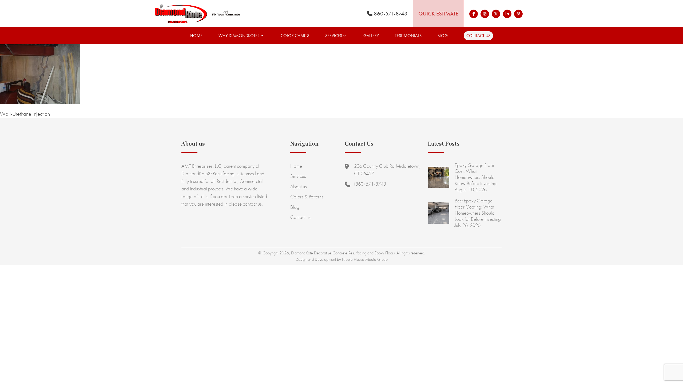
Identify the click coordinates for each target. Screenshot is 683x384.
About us (298, 186)
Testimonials (408, 35)
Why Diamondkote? (239, 35)
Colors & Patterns (306, 196)
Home (196, 35)
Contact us (478, 35)
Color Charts (295, 35)
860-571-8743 (389, 13)
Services (333, 35)
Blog (443, 35)
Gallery (371, 35)
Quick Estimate (438, 13)
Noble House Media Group (365, 259)
